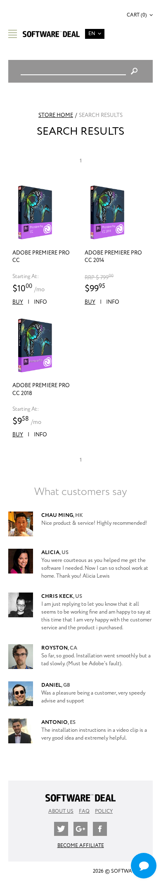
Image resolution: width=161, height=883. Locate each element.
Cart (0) (137, 15)
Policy (104, 811)
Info (40, 302)
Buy (17, 302)
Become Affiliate (80, 845)
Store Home (55, 115)
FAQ (84, 811)
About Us (60, 811)
